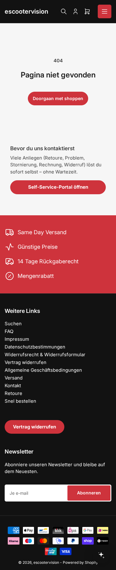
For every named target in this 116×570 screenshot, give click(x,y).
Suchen (13, 324)
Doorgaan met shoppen (58, 98)
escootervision (26, 11)
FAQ (9, 331)
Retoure (13, 393)
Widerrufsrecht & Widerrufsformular (45, 354)
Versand (14, 378)
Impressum (17, 339)
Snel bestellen (20, 401)
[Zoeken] (64, 11)
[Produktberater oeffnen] (101, 555)
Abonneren (89, 492)
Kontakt (13, 385)
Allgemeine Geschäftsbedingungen (43, 370)
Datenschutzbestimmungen (35, 347)
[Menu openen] (104, 11)
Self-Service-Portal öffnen (58, 187)
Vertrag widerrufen (25, 362)
